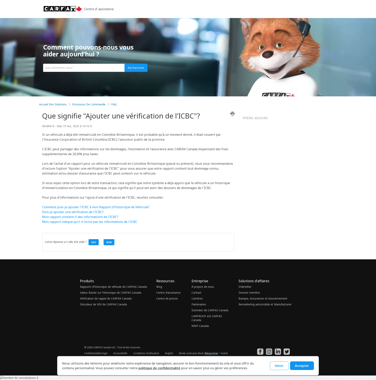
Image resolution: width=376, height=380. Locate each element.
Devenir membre (249, 292)
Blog (159, 287)
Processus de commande (89, 104)
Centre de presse (167, 298)
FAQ (114, 104)
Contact (196, 292)
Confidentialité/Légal (95, 353)
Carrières (197, 298)
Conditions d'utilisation (146, 353)
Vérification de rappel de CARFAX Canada (106, 298)
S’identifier (245, 287)
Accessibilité (120, 353)
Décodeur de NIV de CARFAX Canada (103, 304)
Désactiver (211, 353)
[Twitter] (288, 354)
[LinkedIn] (279, 354)
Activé (224, 353)
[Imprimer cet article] (232, 114)
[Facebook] (261, 354)
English (169, 353)
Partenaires (199, 304)
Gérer (279, 366)
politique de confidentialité (159, 368)
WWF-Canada (200, 326)
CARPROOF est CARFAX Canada (207, 318)
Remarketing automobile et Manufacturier (265, 304)
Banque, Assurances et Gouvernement (263, 298)
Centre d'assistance (168, 292)
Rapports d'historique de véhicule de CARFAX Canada (113, 287)
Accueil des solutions (53, 104)
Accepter (302, 366)
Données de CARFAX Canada (210, 310)
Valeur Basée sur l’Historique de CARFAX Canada (110, 292)
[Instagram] (270, 354)
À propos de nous (203, 287)
